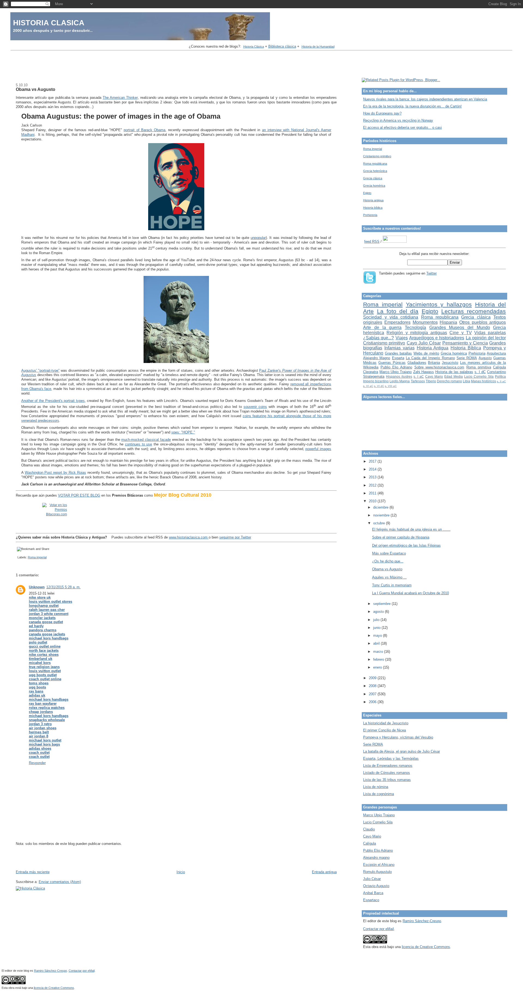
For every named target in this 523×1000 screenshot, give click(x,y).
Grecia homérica (374, 185)
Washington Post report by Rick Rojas (55, 472)
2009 (373, 678)
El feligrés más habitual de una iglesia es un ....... (411, 529)
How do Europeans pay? (382, 113)
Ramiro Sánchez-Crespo (422, 921)
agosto (379, 612)
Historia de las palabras (454, 372)
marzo (378, 652)
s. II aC (501, 381)
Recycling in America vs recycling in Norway (398, 120)
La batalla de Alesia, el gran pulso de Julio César (401, 751)
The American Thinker (120, 98)
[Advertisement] (261, 65)
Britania (434, 363)
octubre (379, 523)
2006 (373, 702)
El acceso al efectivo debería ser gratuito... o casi (402, 127)
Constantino (496, 372)
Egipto (367, 193)
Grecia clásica (372, 178)
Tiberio (431, 381)
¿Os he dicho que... (387, 561)
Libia (466, 381)
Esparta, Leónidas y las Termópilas (391, 758)
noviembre (382, 515)
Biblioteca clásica (282, 46)
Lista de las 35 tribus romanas (387, 780)
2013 (373, 477)
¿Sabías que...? (378, 338)
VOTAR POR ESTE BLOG (79, 495)
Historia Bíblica (466, 348)
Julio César (372, 879)
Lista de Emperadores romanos (387, 766)
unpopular (258, 238)
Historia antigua (373, 200)
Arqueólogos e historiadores (436, 338)
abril (377, 643)
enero (378, 667)
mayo (378, 635)
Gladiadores (417, 363)
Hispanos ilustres (399, 376)
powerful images (318, 449)
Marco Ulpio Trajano (395, 372)
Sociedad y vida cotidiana (390, 317)
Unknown (37, 587)
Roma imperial (37, 557)
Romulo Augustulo (377, 872)
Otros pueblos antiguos (482, 322)
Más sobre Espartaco (389, 553)
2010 (373, 501)
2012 (373, 485)
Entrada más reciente (33, 872)
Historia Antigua (433, 348)
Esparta (398, 358)
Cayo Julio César (424, 343)
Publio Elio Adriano (396, 367)
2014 (373, 469)
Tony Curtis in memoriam (392, 585)
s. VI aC (368, 385)
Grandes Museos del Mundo (459, 327)
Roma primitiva (478, 367)
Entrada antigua (324, 872)
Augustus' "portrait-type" (40, 370)
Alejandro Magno (376, 358)
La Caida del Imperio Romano (430, 358)
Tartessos (418, 381)
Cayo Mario (434, 376)
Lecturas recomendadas (473, 311)
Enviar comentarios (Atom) (60, 882)
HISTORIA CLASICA (48, 23)
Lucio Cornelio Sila (479, 376)
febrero (379, 659)
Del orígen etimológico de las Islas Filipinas (406, 545)
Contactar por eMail (378, 929)
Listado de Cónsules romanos (386, 773)
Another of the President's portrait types (53, 401)
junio (377, 628)
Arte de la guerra (382, 327)
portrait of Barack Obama (144, 130)
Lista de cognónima (378, 794)
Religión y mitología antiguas (417, 332)
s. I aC (418, 376)
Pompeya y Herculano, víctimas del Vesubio (398, 737)
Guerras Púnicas (392, 363)
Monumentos (425, 322)
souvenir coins (255, 407)
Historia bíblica (372, 207)
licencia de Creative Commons (426, 947)
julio (377, 620)
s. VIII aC (391, 385)
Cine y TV (460, 332)
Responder (37, 763)
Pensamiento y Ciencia (465, 343)
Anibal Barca (373, 893)
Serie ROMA (467, 358)
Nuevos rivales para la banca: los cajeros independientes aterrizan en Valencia (425, 99)
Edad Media (453, 376)
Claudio (369, 829)
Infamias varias (399, 348)
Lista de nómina (375, 787)
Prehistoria (370, 215)
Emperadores (397, 322)
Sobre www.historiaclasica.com (439, 367)
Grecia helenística (375, 171)
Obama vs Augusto (35, 89)
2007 (373, 694)
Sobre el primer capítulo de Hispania (400, 537)
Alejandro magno (376, 858)
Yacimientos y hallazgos (439, 304)
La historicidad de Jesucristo (385, 723)
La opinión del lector (486, 338)
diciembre (381, 507)
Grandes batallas (398, 353)
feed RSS (371, 241)
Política (500, 376)
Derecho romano (449, 381)
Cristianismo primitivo (377, 156)
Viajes (402, 338)
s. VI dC (379, 385)
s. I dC (480, 372)
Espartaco (371, 900)
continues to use (138, 444)
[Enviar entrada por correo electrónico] (16, 557)
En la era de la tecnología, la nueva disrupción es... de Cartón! (412, 106)
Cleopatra (370, 372)
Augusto (485, 358)
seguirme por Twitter (235, 537)
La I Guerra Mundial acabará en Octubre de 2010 (410, 593)
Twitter (431, 273)
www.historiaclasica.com (189, 537)
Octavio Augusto (376, 886)
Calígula (499, 367)
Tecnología (415, 327)
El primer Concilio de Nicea (384, 730)
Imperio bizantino (376, 381)
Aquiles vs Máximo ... (389, 577)
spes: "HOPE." (183, 432)
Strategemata (373, 376)
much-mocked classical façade (146, 440)
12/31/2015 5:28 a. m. (63, 587)
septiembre (382, 604)
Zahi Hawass (423, 372)
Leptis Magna (400, 381)
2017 (373, 461)
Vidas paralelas (490, 332)
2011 (373, 493)
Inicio (181, 872)
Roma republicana (375, 163)
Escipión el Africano (378, 865)
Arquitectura (496, 353)
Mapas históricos (483, 381)
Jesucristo (450, 363)
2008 (373, 686)
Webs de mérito (426, 353)
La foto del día (398, 311)
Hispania (448, 322)
